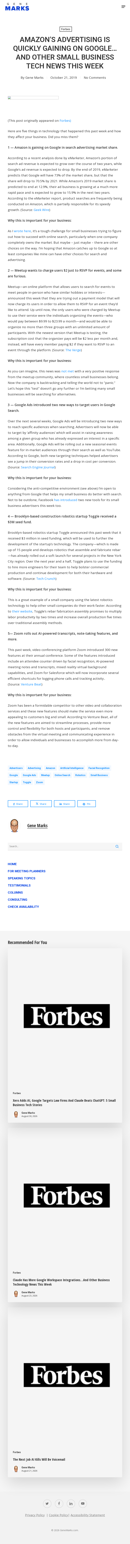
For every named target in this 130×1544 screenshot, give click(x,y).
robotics (80, 775)
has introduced (65, 500)
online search (62, 775)
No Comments (95, 77)
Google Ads (29, 775)
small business (99, 775)
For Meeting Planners (27, 871)
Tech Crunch (46, 578)
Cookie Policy (58, 1515)
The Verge (73, 350)
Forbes (65, 29)
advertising (34, 768)
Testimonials (19, 885)
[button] (123, 6)
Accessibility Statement (88, 1515)
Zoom (39, 782)
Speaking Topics (21, 878)
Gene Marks (34, 77)
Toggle (27, 782)
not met (67, 371)
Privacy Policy (35, 1515)
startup (13, 782)
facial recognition (99, 768)
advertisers (16, 768)
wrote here (22, 231)
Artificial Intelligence (71, 768)
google (13, 775)
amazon (50, 768)
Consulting (17, 900)
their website (22, 611)
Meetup (45, 775)
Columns (15, 892)
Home (12, 864)
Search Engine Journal (38, 467)
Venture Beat (31, 684)
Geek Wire (41, 210)
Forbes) (65, 120)
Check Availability (23, 907)
